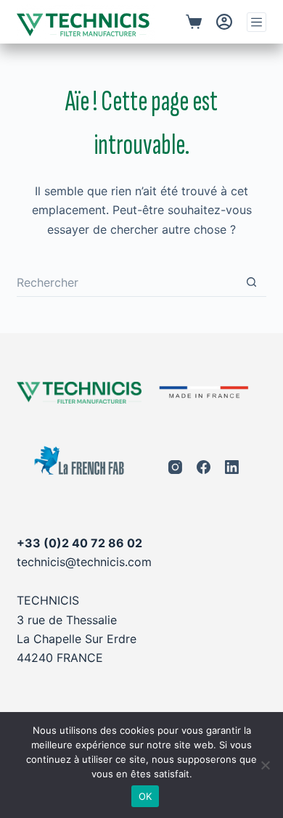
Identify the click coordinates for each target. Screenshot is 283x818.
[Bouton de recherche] (251, 282)
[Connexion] (224, 22)
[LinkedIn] (232, 467)
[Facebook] (203, 467)
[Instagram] (175, 467)
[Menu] (256, 22)
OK (145, 796)
